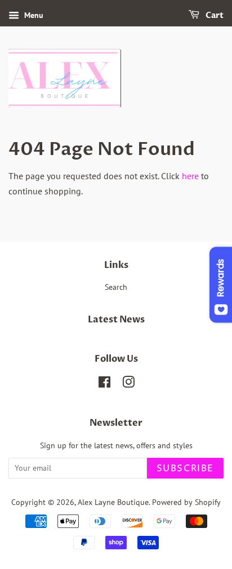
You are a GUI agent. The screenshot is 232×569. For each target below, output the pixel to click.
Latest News (116, 319)
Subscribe (185, 468)
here (190, 175)
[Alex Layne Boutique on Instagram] (128, 384)
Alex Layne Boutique (113, 502)
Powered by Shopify (186, 502)
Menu (32, 15)
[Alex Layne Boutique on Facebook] (104, 384)
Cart (214, 15)
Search (116, 287)
